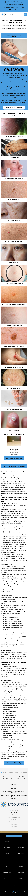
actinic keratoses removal (14, 137)
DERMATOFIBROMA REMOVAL (14, 283)
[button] (25, 14)
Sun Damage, (14, 700)
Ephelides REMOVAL (14, 221)
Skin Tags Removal (9, 719)
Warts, (8, 700)
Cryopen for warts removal (11, 619)
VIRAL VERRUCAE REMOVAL (14, 409)
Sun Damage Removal (14, 388)
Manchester (7, 847)
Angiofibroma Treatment (14, 179)
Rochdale (21, 860)
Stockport (7, 878)
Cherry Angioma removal (14, 242)
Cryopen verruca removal (10, 617)
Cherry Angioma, (15, 698)
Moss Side (21, 847)
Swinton (21, 878)
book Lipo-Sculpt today (11, 755)
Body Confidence (14, 787)
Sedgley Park (21, 872)
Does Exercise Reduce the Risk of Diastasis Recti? (14, 791)
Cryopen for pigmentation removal (13, 625)
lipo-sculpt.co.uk (17, 891)
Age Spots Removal (9, 717)
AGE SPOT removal (14, 158)
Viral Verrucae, (5, 698)
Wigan (14, 885)
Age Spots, (21, 700)
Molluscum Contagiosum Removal (14, 304)
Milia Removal (14, 262)
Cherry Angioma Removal (10, 707)
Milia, (21, 698)
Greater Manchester (17, 835)
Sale (7, 866)
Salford (21, 866)
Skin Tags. (4, 702)
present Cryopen (13, 686)
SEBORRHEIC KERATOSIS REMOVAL (14, 346)
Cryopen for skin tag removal (12, 621)
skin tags (22, 731)
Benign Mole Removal (14, 200)
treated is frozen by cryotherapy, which (12, 637)
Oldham (7, 853)
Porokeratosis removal (14, 325)
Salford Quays (7, 872)
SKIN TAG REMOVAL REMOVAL (14, 367)
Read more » (14, 788)
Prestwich (7, 860)
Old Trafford (21, 853)
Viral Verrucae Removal (10, 705)
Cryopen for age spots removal (12, 623)
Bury (21, 841)
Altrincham (7, 841)
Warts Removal (7, 713)
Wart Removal (14, 430)
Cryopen (18, 480)
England (8, 835)
